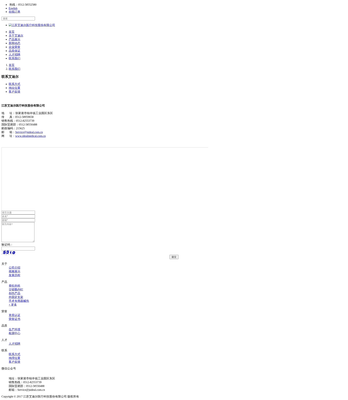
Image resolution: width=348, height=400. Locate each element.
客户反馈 (14, 91)
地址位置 (14, 87)
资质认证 (14, 315)
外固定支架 (16, 297)
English (13, 8)
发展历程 (14, 275)
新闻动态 (14, 43)
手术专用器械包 (19, 300)
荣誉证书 (14, 318)
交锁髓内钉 (16, 289)
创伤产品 (14, 293)
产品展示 (14, 39)
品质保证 (14, 50)
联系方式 (14, 84)
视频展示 (14, 271)
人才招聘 (14, 54)
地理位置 (14, 357)
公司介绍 (14, 267)
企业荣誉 (14, 46)
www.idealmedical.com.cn (30, 135)
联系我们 (14, 58)
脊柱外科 (14, 285)
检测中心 (14, 333)
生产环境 (14, 329)
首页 (11, 31)
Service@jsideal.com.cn (29, 132)
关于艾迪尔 (16, 35)
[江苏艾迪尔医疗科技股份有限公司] (32, 25)
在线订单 (14, 11)
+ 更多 (13, 304)
